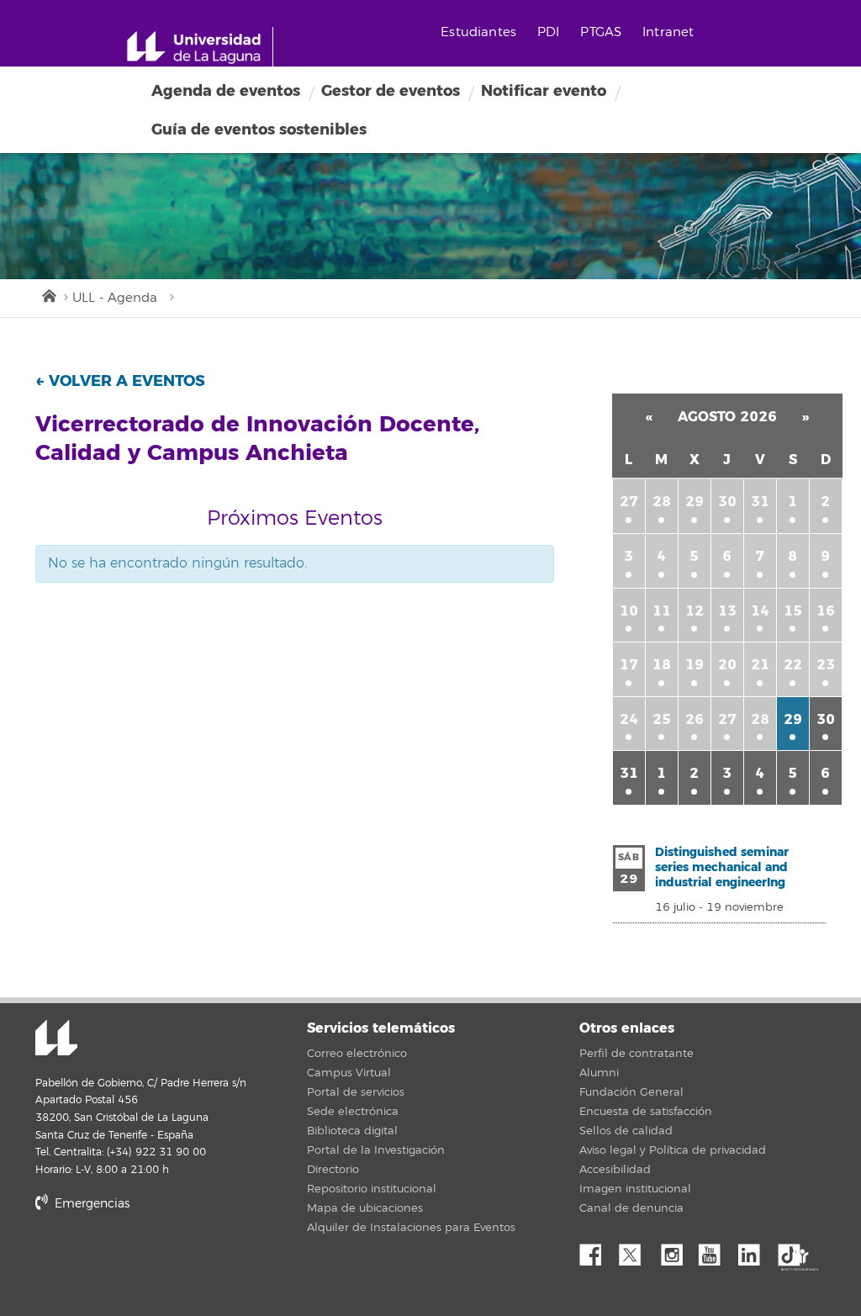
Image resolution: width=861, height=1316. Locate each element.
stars (161, 1262)
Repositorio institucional (371, 1189)
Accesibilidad (615, 1169)
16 (825, 611)
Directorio (333, 1169)
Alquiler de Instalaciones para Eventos (411, 1227)
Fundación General (631, 1092)
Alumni (599, 1073)
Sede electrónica (353, 1111)
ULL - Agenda (114, 298)
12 (694, 611)
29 (694, 501)
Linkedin (755, 1250)
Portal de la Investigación (376, 1150)
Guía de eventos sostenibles (259, 129)
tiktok (794, 1250)
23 (825, 665)
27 (629, 501)
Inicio (48, 294)
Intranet (668, 32)
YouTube (715, 1250)
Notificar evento (543, 91)
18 (661, 665)
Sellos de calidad (626, 1131)
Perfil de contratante (636, 1053)
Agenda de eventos (225, 91)
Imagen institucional (635, 1189)
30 (727, 501)
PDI (548, 32)
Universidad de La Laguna (56, 1039)
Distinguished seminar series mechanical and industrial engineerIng (722, 867)
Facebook (597, 1250)
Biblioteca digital (352, 1131)
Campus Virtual (349, 1073)
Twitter (636, 1250)
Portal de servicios (355, 1092)
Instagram (676, 1250)
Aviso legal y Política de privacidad (672, 1150)
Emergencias (90, 1204)
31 (760, 501)
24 (629, 719)
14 (760, 611)
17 (629, 665)
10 (629, 611)
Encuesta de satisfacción (645, 1111)
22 (793, 665)
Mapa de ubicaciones (365, 1208)
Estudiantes (478, 32)
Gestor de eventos (390, 91)
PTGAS (600, 32)
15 (793, 611)
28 (661, 501)
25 (661, 719)
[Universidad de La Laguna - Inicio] (199, 47)
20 (727, 665)
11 (661, 611)
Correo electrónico (357, 1053)
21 (760, 665)
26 (694, 719)
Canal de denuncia (631, 1208)
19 (694, 665)
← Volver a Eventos (120, 381)
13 (727, 611)
